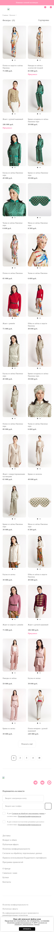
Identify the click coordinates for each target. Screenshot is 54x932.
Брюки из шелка (9, 728)
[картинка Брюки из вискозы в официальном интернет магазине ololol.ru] (39, 450)
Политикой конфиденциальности (29, 816)
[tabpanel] (14, 42)
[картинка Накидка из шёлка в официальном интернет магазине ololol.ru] (14, 655)
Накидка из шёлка (9, 678)
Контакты (7, 882)
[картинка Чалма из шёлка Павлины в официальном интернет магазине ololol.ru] (39, 250)
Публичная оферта (10, 844)
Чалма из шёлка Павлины (37, 273)
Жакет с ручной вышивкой (13, 119)
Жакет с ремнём (9, 323)
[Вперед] (45, 758)
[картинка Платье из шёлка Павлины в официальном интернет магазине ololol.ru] (14, 250)
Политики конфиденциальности (19, 923)
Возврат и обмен (10, 840)
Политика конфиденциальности (16, 849)
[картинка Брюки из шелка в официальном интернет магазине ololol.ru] (14, 705)
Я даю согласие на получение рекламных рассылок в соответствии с (25, 823)
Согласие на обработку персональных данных (22, 853)
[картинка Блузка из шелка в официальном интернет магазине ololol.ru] (14, 551)
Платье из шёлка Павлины (13, 273)
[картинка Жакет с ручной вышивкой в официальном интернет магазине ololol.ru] (14, 95)
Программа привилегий (13, 862)
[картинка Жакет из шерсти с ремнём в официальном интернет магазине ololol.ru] (14, 601)
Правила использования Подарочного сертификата (24, 858)
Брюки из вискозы (35, 474)
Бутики (6, 877)
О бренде (6, 869)
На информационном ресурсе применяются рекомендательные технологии (21, 914)
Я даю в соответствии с (26, 814)
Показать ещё (27, 744)
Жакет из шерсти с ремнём (13, 625)
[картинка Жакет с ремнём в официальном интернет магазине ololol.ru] (14, 300)
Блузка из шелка (9, 574)
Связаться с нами (10, 873)
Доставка (6, 836)
